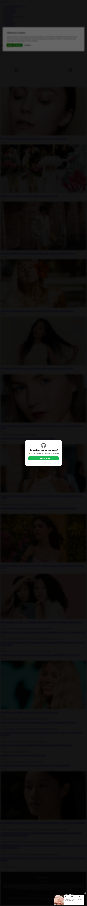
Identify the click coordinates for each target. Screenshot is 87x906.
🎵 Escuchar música (43, 458)
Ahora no (43, 462)
